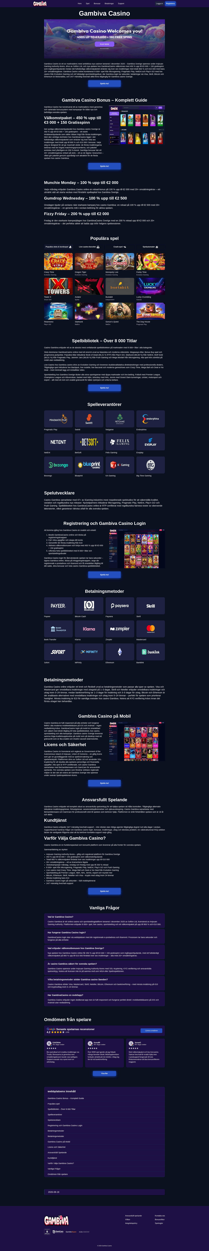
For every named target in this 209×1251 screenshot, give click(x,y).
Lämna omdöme (151, 1031)
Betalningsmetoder (56, 1131)
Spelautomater (149, 247)
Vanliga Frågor (54, 1169)
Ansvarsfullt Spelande (57, 1152)
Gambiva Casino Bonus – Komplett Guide (66, 1098)
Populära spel (54, 1104)
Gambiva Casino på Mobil (59, 1142)
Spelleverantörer (55, 1115)
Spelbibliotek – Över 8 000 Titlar (61, 1109)
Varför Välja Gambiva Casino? (61, 1163)
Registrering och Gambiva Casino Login (65, 1125)
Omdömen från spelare (58, 1174)
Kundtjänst (52, 1158)
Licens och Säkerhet (56, 1147)
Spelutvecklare (54, 1120)
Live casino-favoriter (87, 247)
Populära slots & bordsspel (57, 247)
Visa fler (104, 1073)
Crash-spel (118, 247)
